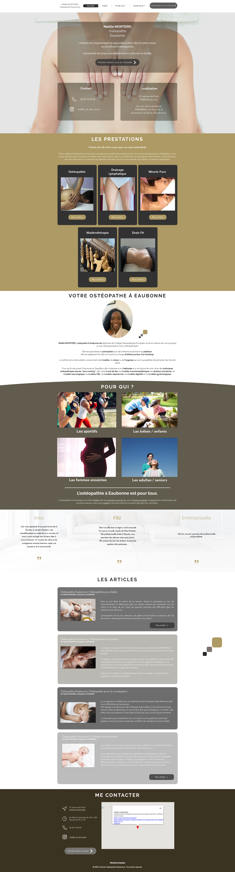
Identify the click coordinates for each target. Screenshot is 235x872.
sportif (153, 500)
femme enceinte (140, 500)
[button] (104, 5)
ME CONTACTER (117, 795)
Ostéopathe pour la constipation (108, 691)
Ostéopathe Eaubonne (74, 691)
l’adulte (105, 503)
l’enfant (96, 500)
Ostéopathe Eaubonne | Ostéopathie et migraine (89, 639)
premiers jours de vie (116, 500)
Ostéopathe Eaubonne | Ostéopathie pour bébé (89, 592)
